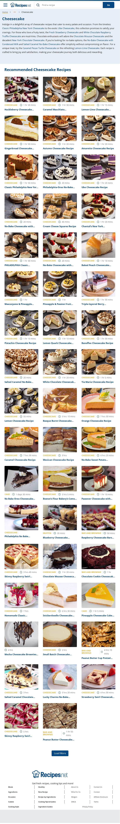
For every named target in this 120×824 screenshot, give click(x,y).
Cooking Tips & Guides (47, 802)
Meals (10, 787)
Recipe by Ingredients (47, 797)
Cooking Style (13, 807)
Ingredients (12, 792)
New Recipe (43, 792)
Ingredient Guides (45, 807)
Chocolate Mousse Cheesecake (89, 36)
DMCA (73, 802)
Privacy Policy (87, 807)
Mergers (74, 797)
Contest (97, 792)
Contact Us (98, 787)
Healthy (41, 787)
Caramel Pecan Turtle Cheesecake (39, 48)
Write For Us (75, 792)
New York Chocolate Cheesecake (28, 40)
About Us (74, 787)
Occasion (11, 797)
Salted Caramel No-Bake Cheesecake (41, 44)
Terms (96, 802)
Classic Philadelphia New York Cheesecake (23, 28)
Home (5, 12)
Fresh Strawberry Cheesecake (64, 32)
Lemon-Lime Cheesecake (86, 48)
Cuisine (11, 802)
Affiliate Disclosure (101, 797)
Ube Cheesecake (66, 28)
